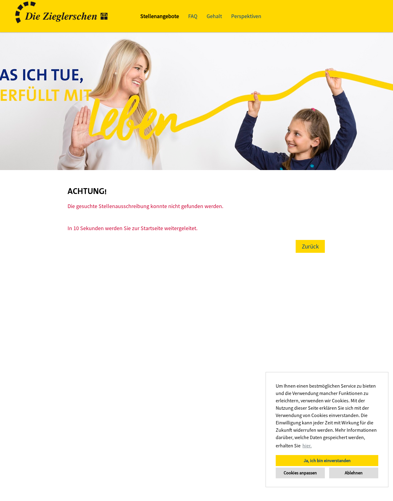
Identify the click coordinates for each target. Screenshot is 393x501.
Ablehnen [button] (354, 473)
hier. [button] (307, 445)
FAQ (192, 16)
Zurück (310, 246)
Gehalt (214, 16)
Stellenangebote (159, 16)
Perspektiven (246, 16)
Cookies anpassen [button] (300, 473)
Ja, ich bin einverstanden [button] (327, 460)
